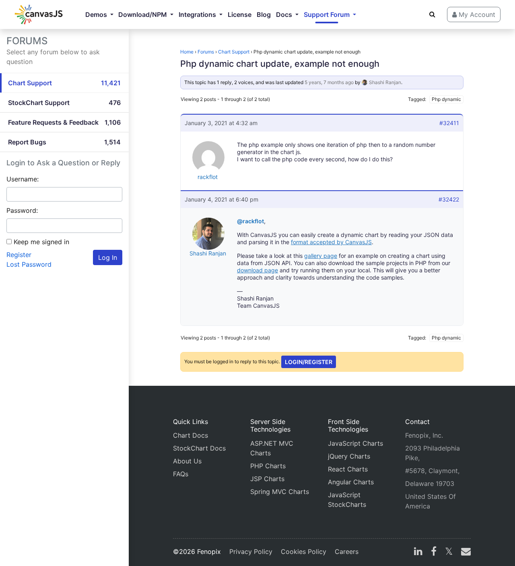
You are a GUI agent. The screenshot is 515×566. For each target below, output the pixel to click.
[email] (464, 552)
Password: (22, 210)
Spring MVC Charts (279, 492)
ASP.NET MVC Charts (271, 448)
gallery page (320, 255)
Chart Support (233, 52)
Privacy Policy (250, 551)
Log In (107, 257)
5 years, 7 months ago (329, 82)
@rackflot (250, 221)
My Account (476, 14)
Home (187, 52)
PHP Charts (268, 466)
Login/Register (308, 361)
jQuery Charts (349, 456)
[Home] (38, 14)
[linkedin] (418, 552)
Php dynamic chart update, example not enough (279, 63)
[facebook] (434, 552)
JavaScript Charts (355, 443)
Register (18, 255)
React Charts (348, 469)
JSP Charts (267, 479)
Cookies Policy (303, 551)
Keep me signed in (41, 242)
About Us (187, 461)
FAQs (180, 474)
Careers (346, 551)
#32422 (449, 199)
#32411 (449, 122)
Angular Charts (351, 482)
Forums (206, 52)
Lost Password (29, 264)
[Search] (432, 14)
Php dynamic (446, 99)
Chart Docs (190, 435)
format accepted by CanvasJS (331, 242)
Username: (22, 179)
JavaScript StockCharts (347, 499)
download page (257, 270)
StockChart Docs (199, 448)
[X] (449, 552)
